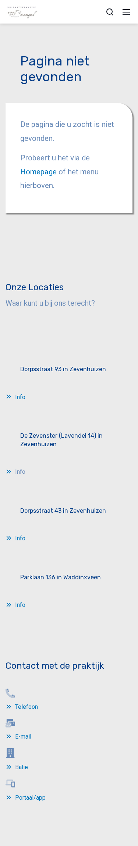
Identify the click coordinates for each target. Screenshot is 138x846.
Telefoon (26, 706)
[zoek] (109, 11)
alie (23, 767)
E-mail (23, 736)
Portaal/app (30, 797)
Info (20, 397)
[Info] (10, 397)
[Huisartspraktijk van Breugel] (23, 11)
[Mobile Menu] (126, 12)
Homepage (39, 171)
